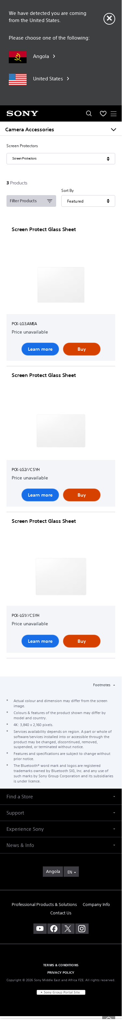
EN (69, 872)
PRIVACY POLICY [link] (60, 972)
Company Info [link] (96, 904)
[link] (53, 871)
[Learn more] (61, 286)
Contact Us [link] (60, 913)
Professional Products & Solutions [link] (44, 904)
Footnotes (102, 684)
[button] (61, 797)
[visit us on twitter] (68, 928)
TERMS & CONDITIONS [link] (61, 965)
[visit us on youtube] (40, 928)
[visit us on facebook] (54, 928)
